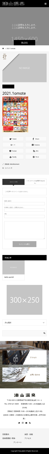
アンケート (17, 442)
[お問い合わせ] (24, 367)
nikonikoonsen (14, 164)
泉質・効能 (28, 434)
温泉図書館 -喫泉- (9, 438)
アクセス (27, 438)
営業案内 (5, 434)
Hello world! (9, 277)
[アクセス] (24, 350)
